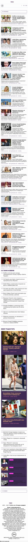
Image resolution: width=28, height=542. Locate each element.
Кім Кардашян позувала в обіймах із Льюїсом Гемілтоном (18, 248)
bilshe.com (12, 505)
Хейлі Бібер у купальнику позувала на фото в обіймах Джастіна (19, 41)
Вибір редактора (8, 329)
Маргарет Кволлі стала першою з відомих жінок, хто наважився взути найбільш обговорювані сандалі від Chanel (13, 77)
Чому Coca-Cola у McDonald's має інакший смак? (13, 420)
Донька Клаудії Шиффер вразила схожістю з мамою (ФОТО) (19, 125)
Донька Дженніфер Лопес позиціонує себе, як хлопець (17, 469)
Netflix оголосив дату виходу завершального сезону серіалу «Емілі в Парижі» (18, 18)
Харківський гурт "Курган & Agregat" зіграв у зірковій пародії (12, 348)
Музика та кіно (21, 23)
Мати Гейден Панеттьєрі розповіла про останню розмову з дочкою (19, 64)
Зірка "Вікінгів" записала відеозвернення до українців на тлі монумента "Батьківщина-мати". (13, 170)
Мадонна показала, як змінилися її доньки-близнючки (18, 111)
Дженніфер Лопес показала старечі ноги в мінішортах (12, 394)
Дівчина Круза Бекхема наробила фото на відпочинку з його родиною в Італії (17, 476)
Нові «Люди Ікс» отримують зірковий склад (18, 156)
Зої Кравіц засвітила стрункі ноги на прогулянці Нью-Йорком (19, 29)
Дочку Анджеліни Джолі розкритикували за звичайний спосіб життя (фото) (16, 462)
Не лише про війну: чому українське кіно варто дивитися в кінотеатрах (19, 53)
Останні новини (7, 271)
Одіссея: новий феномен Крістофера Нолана (19, 100)
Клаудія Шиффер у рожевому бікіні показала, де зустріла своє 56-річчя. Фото (18, 89)
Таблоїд (19, 35)
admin (10, 58)
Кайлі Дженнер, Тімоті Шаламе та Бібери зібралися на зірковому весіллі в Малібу (18, 235)
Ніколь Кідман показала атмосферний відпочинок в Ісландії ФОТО (18, 222)
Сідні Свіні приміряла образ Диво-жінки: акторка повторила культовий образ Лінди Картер (13, 185)
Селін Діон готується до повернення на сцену (19, 197)
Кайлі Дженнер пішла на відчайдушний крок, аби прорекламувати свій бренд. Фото (19, 260)
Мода (19, 83)
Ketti (9, 23)
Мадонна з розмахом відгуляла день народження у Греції (18, 209)
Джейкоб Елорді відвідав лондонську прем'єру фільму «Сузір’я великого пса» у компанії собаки (19, 142)
